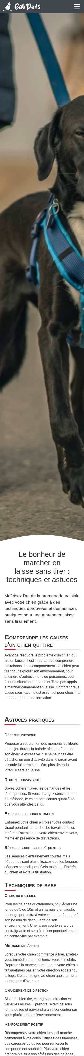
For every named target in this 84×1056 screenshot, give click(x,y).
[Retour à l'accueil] (21, 6)
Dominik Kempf (80, 527)
